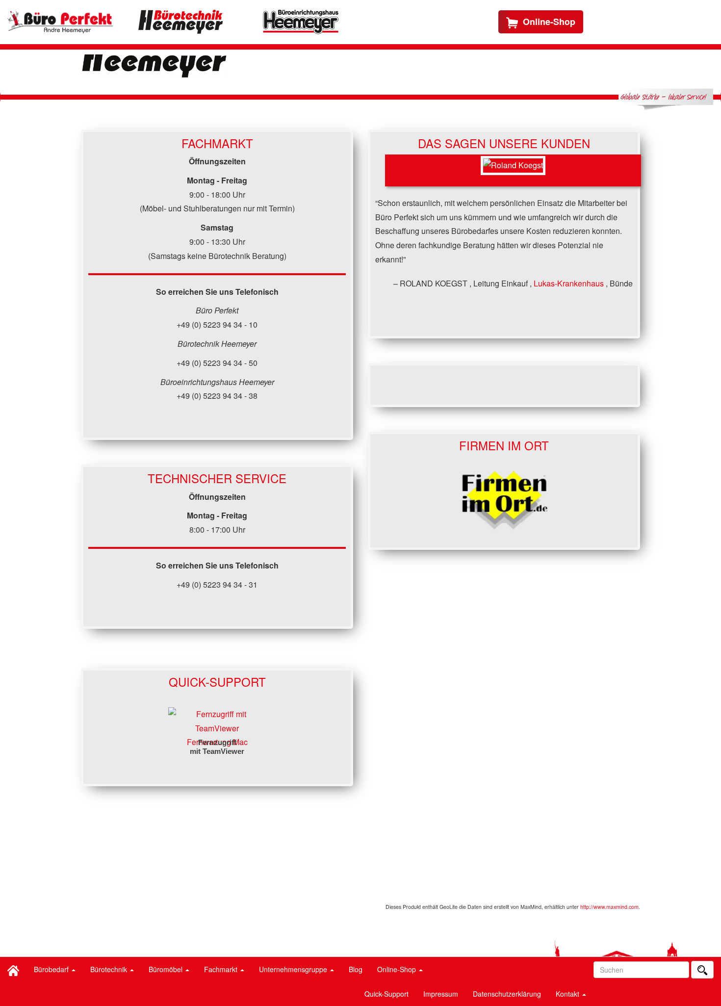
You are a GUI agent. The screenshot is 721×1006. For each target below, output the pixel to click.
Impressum (440, 994)
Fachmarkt (221, 969)
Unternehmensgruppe (294, 969)
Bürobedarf (52, 969)
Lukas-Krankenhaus (570, 283)
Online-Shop (397, 969)
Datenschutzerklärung (507, 994)
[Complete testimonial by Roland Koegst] (513, 170)
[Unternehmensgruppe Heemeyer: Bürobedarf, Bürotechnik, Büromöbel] (60, 21)
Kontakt (568, 994)
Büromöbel (166, 969)
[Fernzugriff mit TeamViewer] (217, 720)
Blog (355, 969)
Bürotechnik (109, 969)
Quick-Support (386, 994)
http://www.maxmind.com (609, 906)
